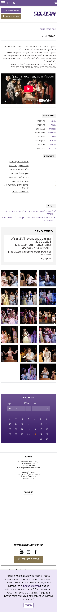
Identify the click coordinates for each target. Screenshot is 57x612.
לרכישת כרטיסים (12, 16)
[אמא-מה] (47, 278)
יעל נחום (16, 181)
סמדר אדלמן (22, 161)
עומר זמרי (41, 144)
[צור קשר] (9, 3)
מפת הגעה (28, 492)
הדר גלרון (41, 121)
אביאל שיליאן (22, 185)
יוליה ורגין (24, 169)
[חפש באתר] (14, 3)
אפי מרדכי (40, 148)
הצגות (42, 29)
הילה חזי (24, 181)
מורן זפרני (24, 173)
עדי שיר (25, 187)
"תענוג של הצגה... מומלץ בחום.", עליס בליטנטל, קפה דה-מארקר (29, 213)
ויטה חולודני (23, 177)
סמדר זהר (13, 165)
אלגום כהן (23, 191)
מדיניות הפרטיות (31, 586)
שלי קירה (12, 177)
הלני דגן (12, 161)
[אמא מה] (28, 278)
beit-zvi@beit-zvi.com (26, 467)
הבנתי (28, 605)
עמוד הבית (51, 29)
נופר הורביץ (23, 165)
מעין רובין (14, 173)
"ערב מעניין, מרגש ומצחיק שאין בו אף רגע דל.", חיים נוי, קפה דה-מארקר (27, 219)
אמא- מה (49, 35)
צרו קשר (28, 456)
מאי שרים (14, 169)
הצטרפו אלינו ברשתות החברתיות (28, 544)
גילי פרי (15, 191)
